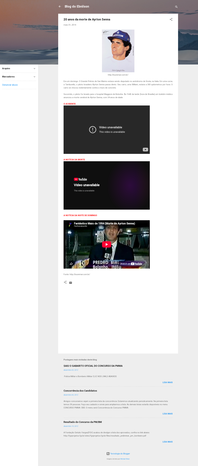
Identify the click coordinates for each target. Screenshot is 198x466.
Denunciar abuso (10, 85)
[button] (171, 20)
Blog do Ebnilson (77, 6)
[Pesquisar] (176, 7)
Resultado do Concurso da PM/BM (83, 422)
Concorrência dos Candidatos (80, 390)
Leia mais (168, 382)
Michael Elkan (125, 459)
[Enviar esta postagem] (70, 283)
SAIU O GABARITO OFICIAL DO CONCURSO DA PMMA (93, 365)
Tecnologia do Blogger (120, 453)
